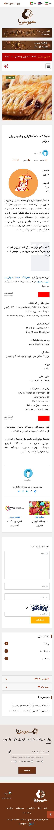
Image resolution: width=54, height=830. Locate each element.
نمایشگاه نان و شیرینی (20, 705)
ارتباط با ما (27, 812)
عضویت (27, 770)
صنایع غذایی (24, 710)
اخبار (39, 808)
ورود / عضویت (13, 3)
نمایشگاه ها (45, 651)
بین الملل (11, 77)
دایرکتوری (30, 808)
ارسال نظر (40, 620)
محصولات (20, 808)
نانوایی (35, 710)
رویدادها (46, 643)
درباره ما (10, 808)
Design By (23, 823)
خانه (45, 808)
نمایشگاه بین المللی (40, 705)
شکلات (13, 710)
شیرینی (45, 710)
